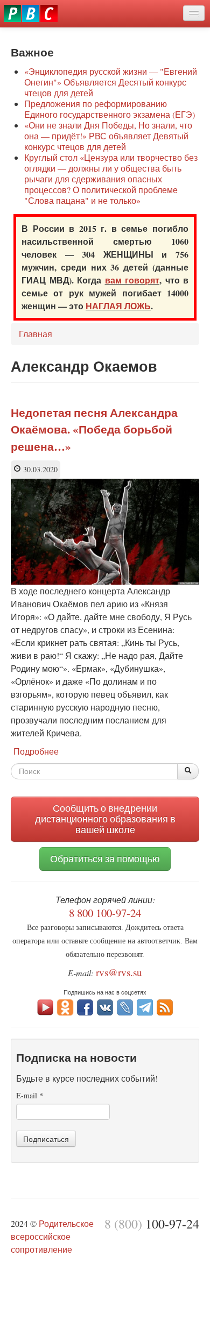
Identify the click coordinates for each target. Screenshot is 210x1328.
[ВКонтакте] (105, 1005)
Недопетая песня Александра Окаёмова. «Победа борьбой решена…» (94, 429)
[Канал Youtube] (45, 1005)
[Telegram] (144, 1005)
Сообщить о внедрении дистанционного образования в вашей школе (105, 819)
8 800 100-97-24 (105, 912)
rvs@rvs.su (119, 972)
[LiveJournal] (125, 1005)
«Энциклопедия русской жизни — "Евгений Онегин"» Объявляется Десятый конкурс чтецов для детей (110, 82)
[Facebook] (85, 1005)
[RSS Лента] (164, 1005)
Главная (35, 333)
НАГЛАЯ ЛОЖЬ (118, 306)
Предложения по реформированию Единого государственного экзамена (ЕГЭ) (109, 109)
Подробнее (36, 751)
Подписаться (46, 1138)
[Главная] (31, 13)
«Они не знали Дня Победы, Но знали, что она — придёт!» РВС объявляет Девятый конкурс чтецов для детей (108, 135)
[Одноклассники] (65, 1005)
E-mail (29, 1095)
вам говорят (132, 280)
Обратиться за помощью (105, 859)
